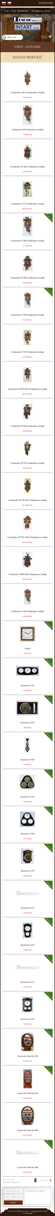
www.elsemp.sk (27, 1213)
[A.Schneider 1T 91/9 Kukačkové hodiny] (27, 343)
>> (50, 1180)
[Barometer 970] (27, 862)
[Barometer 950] (27, 788)
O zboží (13, 11)
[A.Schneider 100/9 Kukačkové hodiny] (27, 121)
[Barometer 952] (27, 825)
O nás (6, 11)
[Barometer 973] (27, 973)
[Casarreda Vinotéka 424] (27, 1121)
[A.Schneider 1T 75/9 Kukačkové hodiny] (27, 195)
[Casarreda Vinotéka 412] (27, 1047)
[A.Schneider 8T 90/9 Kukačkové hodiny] (27, 454)
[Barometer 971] (27, 899)
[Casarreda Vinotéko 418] (27, 1158)
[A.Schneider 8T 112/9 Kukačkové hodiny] (27, 417)
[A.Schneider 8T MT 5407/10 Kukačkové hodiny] (27, 528)
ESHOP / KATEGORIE (27, 47)
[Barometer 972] (27, 936)
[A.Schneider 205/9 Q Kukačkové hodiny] (27, 83)
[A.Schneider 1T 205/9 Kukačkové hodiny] (27, 157)
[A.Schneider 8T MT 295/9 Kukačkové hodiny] (27, 491)
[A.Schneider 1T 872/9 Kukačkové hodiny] (27, 269)
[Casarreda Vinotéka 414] (27, 1084)
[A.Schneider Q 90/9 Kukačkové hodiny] (27, 602)
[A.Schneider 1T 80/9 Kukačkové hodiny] (27, 232)
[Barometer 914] (27, 676)
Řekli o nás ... (13, 37)
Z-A (11, 1180)
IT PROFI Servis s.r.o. (22, 1211)
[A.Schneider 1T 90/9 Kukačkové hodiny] (27, 306)
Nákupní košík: (46, 3)
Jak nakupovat (37, 11)
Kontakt (47, 11)
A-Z (7, 1180)
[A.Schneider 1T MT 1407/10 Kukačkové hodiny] (27, 380)
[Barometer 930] (27, 714)
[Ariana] (27, 639)
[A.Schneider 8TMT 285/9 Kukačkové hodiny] (27, 565)
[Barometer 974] (27, 1010)
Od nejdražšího (15, 1182)
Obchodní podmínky (24, 11)
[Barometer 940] (27, 750)
